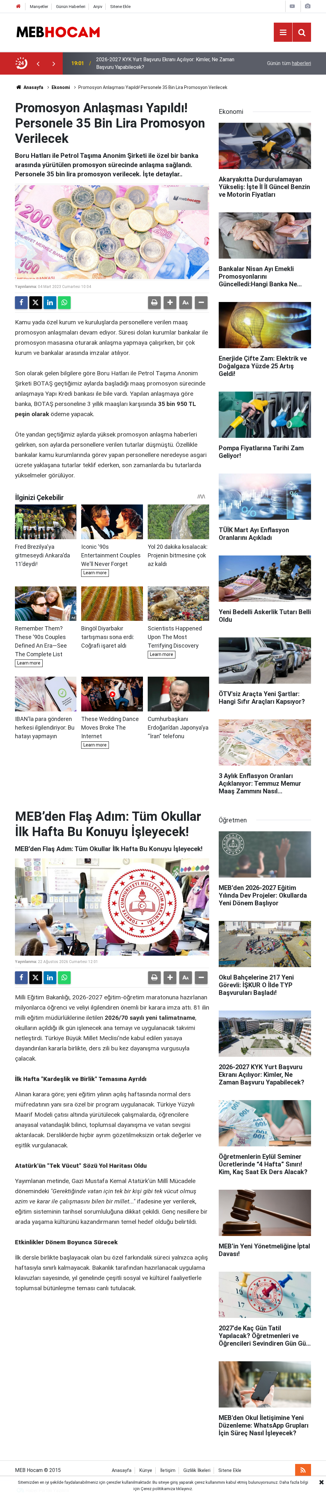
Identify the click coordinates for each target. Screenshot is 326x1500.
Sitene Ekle (120, 6)
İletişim (167, 1470)
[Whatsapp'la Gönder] (64, 302)
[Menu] (283, 32)
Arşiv (97, 6)
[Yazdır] (154, 302)
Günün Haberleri (70, 6)
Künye (145, 1470)
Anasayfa (33, 87)
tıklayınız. (184, 1488)
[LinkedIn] (50, 302)
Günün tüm (289, 63)
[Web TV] (292, 6)
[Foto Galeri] (307, 6)
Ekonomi (61, 87)
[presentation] (38, 63)
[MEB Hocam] (58, 32)
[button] (170, 302)
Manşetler (39, 6)
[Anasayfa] (18, 6)
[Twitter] (35, 302)
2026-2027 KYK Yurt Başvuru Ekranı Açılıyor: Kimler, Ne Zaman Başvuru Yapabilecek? (165, 63)
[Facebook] (21, 302)
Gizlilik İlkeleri (196, 1470)
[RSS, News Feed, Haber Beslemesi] (303, 1470)
